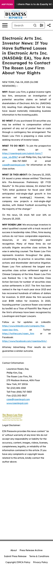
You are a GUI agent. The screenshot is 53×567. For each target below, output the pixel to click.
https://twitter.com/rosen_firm (18, 333)
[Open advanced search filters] (41, 25)
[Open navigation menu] (5, 25)
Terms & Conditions (39, 556)
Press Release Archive (31, 550)
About (13, 550)
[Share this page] (49, 25)
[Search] (35, 25)
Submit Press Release (15, 556)
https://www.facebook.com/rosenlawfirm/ (24, 341)
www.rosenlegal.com (17, 403)
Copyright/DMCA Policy (17, 562)
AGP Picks (7, 4)
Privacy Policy (40, 562)
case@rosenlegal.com (13, 164)
